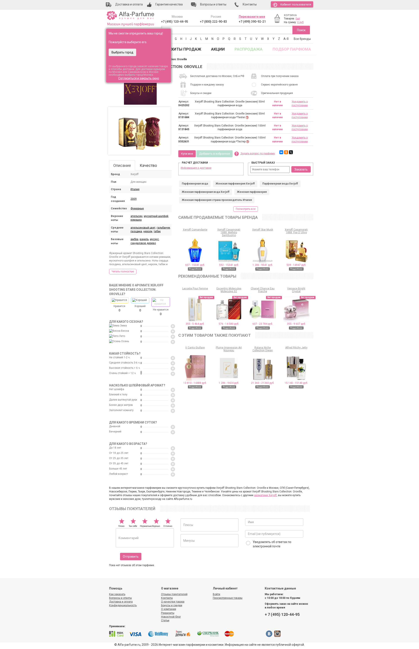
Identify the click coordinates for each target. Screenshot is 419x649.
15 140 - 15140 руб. (296, 382)
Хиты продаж (186, 49)
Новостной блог (171, 616)
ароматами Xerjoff (265, 495)
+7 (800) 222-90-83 (213, 21)
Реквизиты (167, 613)
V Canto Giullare (195, 347)
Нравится (119, 308)
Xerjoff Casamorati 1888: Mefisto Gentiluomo (228, 232)
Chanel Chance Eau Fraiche (263, 290)
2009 (134, 198)
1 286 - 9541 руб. (262, 264)
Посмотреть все (246, 208)
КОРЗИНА (290, 15)
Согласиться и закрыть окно (138, 78)
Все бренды (302, 39)
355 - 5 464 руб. (195, 323)
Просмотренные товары (227, 597)
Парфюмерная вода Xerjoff (280, 183)
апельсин (137, 216)
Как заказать (117, 594)
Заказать (301, 169)
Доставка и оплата (121, 601)
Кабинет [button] (295, 4)
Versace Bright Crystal (296, 290)
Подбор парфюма (292, 49)
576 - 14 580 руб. (229, 323)
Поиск (301, 30)
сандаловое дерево (143, 243)
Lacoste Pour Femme (195, 288)
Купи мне (187, 153)
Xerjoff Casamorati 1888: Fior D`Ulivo (296, 231)
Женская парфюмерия (252, 191)
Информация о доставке (196, 167)
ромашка (136, 219)
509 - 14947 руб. (296, 264)
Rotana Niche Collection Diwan (262, 349)
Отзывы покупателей (174, 594)
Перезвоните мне (252, 16)
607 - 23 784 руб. (262, 323)
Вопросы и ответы (120, 597)
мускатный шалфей (156, 216)
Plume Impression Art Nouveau (229, 349)
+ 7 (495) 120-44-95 (282, 614)
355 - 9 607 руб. (296, 323)
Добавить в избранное (214, 153)
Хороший (140, 308)
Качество (148, 165)
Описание (122, 165)
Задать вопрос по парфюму (257, 153)
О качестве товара (172, 601)
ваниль (144, 239)
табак (157, 231)
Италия (135, 189)
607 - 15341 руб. (195, 264)
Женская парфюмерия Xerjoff (235, 183)
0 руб (300, 22)
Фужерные (137, 208)
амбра (134, 239)
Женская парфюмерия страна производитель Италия (217, 200)
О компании (168, 609)
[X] (291, 152)
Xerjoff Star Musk (262, 229)
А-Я (285, 39)
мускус (154, 239)
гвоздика (136, 231)
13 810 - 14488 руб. (195, 382)
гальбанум (163, 227)
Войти (216, 594)
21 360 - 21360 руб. (262, 382)
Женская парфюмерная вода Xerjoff (205, 191)
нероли (147, 231)
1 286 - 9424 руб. (229, 382)
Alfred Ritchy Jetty (296, 347)
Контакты (167, 597)
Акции (218, 49)
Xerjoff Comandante (195, 229)
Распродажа (249, 49)
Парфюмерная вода (195, 183)
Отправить (131, 556)
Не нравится (160, 312)
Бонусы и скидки (171, 605)
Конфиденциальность (123, 605)
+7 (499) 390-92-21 (252, 21)
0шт (297, 18)
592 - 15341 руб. (229, 264)
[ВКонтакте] (281, 152)
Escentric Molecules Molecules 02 (228, 290)
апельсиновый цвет (143, 227)
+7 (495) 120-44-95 (174, 21)
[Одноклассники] (286, 152)
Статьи (165, 620)
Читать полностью (123, 271)
